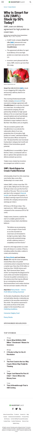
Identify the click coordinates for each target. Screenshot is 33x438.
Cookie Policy (7, 421)
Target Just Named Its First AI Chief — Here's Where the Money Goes (17, 376)
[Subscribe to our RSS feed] (20, 409)
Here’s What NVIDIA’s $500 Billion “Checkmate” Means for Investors (18, 342)
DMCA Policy (16, 423)
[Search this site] (30, 2)
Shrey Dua (7, 35)
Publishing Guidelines (10, 309)
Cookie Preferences (16, 421)
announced (17, 101)
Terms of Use (25, 421)
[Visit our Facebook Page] (13, 409)
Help (28, 414)
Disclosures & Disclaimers (14, 416)
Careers (5, 416)
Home (5, 7)
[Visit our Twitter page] (16, 409)
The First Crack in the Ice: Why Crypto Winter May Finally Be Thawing (18, 364)
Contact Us (22, 414)
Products (16, 414)
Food (17, 313)
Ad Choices (7, 418)
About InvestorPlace (8, 414)
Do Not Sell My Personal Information (19, 418)
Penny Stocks (10, 257)
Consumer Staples (10, 313)
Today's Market (12, 7)
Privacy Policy (25, 416)
